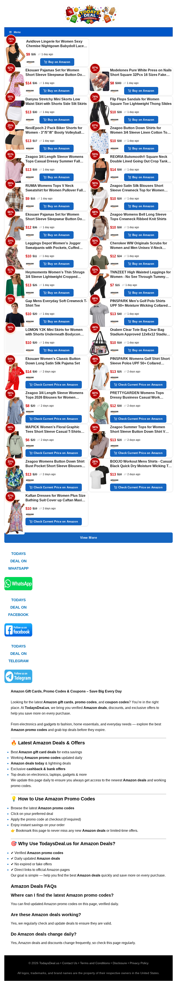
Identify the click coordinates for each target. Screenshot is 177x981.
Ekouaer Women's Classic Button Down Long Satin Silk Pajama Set (53, 361)
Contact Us (69, 963)
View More (88, 537)
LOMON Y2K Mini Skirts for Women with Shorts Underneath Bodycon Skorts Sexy (54, 332)
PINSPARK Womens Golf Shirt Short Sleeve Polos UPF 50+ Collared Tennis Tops (140, 361)
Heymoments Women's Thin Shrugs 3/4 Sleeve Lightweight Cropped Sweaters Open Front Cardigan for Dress (55, 274)
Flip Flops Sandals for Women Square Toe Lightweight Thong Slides (141, 101)
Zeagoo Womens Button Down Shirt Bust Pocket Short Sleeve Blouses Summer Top (54, 464)
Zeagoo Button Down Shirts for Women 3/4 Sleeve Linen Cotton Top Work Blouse (139, 130)
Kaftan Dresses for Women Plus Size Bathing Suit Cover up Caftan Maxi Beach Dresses (55, 498)
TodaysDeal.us (49, 963)
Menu (17, 32)
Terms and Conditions (95, 963)
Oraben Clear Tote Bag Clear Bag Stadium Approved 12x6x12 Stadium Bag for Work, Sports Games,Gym (140, 332)
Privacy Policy (139, 963)
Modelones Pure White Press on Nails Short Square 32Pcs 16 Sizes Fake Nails (141, 72)
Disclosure (120, 963)
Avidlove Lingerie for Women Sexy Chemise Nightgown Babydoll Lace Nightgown (55, 44)
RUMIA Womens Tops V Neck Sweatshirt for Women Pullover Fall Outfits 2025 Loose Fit (54, 188)
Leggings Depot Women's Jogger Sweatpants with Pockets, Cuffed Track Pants (53, 245)
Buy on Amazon (59, 62)
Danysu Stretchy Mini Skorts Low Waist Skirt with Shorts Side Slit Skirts (56, 101)
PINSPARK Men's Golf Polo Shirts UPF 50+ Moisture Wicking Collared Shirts (139, 303)
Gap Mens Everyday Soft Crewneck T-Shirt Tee (56, 303)
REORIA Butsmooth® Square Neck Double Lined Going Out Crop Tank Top (139, 159)
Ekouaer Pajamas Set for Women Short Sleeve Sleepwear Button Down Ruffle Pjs (56, 72)
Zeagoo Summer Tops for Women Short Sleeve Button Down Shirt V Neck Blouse (137, 429)
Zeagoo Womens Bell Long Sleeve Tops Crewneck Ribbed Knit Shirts (138, 217)
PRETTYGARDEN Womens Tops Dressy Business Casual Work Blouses (137, 395)
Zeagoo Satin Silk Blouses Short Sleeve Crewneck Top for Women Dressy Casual (137, 188)
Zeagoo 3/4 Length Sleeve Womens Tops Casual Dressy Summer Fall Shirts (54, 159)
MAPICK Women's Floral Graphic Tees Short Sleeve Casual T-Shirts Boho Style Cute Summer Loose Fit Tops (54, 429)
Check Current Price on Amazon (56, 384)
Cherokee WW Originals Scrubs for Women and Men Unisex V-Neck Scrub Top (138, 245)
